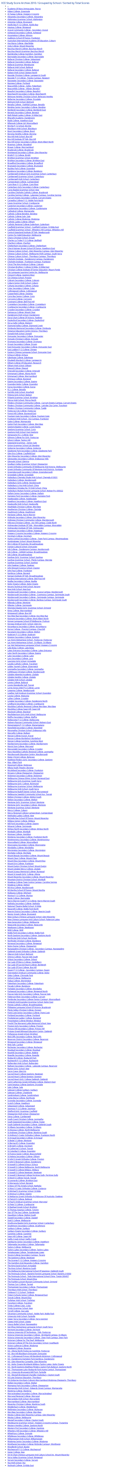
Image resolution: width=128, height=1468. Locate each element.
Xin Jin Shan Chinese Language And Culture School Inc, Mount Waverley (38, 1454)
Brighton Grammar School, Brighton (23, 157)
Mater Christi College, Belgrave (21, 757)
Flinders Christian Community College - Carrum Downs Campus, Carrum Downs (41, 403)
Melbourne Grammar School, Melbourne (25, 786)
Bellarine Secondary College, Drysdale (24, 99)
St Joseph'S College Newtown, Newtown (24, 1172)
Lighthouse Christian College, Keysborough (26, 671)
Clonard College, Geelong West (20, 275)
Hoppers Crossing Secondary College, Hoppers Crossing (31, 533)
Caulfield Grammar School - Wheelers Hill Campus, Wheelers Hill (35, 229)
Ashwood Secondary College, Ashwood (24, 32)
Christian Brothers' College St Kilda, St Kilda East (28, 267)
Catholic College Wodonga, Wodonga (23, 219)
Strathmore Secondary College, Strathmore (26, 1225)
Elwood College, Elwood (17, 368)
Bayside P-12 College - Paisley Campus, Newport (28, 78)
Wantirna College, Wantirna (19, 1391)
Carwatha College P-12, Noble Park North (25, 200)
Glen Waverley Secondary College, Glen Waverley (28, 456)
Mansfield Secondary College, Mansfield (24, 727)
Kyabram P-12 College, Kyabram (21, 634)
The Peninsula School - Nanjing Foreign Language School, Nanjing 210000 (39, 1273)
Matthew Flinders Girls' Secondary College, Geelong (29, 759)
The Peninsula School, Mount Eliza (22, 1279)
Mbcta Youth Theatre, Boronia (20, 767)
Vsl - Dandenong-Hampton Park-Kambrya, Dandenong (30, 1359)
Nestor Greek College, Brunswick (21, 914)
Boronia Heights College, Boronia (21, 134)
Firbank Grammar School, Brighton (22, 397)
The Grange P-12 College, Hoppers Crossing (26, 1260)
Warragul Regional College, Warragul (23, 1396)
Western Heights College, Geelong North (25, 1425)
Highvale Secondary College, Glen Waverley (26, 517)
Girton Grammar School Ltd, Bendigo (23, 445)
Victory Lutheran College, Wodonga (22, 1345)
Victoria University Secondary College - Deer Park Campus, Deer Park (37, 1337)
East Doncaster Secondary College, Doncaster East (29, 347)
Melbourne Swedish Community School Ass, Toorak (29, 794)
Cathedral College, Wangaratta (20, 211)
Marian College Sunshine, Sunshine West (25, 741)
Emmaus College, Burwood (19, 379)
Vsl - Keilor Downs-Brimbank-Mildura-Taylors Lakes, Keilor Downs (35, 1364)
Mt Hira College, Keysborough (20, 887)
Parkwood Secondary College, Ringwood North (27, 991)
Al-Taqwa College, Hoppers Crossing (23, 14)
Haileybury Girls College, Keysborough (24, 482)
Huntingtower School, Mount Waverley (24, 541)
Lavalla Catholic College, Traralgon (22, 663)
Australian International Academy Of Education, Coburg (31, 40)
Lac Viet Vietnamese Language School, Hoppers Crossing (32, 645)
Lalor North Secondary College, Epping (24, 653)
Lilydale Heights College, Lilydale (21, 677)
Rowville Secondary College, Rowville (23, 1055)
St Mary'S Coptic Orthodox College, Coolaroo (26, 1188)
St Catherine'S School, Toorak (20, 1148)
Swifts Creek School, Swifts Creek (21, 1239)
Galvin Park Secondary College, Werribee (25, 424)
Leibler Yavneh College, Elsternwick (22, 666)
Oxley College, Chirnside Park (20, 975)
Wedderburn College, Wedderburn (22, 1406)
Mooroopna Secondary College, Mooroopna (26, 845)
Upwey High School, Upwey (19, 1321)
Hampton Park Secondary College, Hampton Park (28, 496)
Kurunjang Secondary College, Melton (23, 632)
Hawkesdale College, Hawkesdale (22, 498)
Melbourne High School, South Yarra (23, 789)
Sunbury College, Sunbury (18, 1228)
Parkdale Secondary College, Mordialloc (24, 988)
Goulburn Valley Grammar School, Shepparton (27, 464)
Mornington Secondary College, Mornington (26, 850)
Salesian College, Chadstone (19, 1092)
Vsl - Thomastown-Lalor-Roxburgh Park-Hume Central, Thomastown (36, 1369)
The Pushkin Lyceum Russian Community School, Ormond (32, 1281)
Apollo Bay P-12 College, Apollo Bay (22, 24)
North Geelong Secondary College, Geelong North (29, 935)
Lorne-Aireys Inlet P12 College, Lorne (23, 687)
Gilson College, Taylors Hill (18, 440)
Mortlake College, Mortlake (19, 853)
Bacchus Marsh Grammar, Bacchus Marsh (25, 51)
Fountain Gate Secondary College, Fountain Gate (28, 416)
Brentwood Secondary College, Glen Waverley (27, 152)
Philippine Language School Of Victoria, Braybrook (29, 1007)
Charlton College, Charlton (18, 243)
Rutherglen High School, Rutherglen (22, 1063)
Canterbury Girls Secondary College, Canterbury (28, 187)
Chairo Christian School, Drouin (21, 237)
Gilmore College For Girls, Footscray (23, 437)
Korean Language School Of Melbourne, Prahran (28, 621)
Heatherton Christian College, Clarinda (24, 509)
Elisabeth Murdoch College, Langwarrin (24, 360)
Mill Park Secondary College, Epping (23, 823)
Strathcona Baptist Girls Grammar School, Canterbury (30, 1223)
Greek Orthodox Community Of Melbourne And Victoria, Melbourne (36, 466)
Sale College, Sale (15, 1087)
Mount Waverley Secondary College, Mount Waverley (30, 877)
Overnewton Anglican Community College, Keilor (28, 972)
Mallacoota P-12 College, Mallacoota (23, 719)
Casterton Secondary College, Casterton (24, 205)
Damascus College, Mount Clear (21, 312)
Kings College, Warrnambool (19, 610)
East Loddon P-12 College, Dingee (22, 349)
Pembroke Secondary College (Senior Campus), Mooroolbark (33, 999)
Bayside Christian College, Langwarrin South (26, 75)
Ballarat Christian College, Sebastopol (23, 59)
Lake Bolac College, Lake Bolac (20, 648)
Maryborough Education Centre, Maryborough (27, 754)
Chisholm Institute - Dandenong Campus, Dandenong (30, 259)
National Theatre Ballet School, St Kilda (24, 906)
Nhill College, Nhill (15, 930)
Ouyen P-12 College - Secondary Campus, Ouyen (28, 970)
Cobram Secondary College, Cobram (23, 280)
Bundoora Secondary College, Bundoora (24, 171)
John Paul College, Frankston (19, 570)
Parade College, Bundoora (18, 986)
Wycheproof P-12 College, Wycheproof (24, 1449)
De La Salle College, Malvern (19, 323)
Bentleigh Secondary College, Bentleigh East (26, 110)
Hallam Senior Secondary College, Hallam (25, 493)
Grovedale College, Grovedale (20, 474)
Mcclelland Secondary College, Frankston (25, 770)
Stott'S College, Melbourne (19, 1220)
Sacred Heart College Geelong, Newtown (25, 1074)
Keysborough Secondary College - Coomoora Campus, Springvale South (38, 594)
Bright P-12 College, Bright (18, 155)
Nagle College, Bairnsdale (18, 898)
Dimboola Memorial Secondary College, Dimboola (29, 328)
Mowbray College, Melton (18, 885)
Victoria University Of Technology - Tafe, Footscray (29, 1332)
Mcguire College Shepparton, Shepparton (25, 773)
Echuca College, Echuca (17, 355)
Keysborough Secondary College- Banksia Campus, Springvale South (37, 600)
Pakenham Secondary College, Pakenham (25, 983)
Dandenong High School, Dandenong (23, 315)
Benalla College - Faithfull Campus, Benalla (26, 104)
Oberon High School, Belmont (20, 954)
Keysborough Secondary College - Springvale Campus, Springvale (35, 597)
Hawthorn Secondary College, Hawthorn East (27, 501)
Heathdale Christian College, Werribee (24, 506)
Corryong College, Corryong (19, 299)
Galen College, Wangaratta (19, 421)
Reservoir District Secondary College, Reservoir (27, 1039)
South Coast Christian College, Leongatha (25, 1119)
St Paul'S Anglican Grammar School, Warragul (27, 1201)
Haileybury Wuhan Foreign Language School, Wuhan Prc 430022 (35, 490)
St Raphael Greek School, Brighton (22, 1207)
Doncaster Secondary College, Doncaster (25, 336)
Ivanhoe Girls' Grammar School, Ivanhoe (25, 557)
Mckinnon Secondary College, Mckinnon (24, 775)
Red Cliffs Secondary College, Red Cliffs (24, 1036)
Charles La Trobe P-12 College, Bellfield (24, 240)
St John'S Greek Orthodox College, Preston (25, 1159)
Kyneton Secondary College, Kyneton (23, 637)
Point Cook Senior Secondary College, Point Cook (28, 1012)
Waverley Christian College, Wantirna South (26, 1404)
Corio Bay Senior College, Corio (21, 296)
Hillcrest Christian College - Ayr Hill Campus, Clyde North (32, 522)
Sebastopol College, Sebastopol (21, 1106)
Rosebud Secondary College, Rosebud (23, 1050)
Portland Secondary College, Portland (23, 1015)
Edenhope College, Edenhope (20, 357)
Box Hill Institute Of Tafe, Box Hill (21, 139)
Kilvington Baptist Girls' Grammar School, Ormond (29, 608)
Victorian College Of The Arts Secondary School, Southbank (33, 1343)
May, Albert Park (14, 762)
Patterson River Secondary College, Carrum (26, 996)
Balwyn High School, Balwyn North (22, 72)
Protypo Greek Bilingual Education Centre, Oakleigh (29, 1031)
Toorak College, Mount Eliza (19, 1297)
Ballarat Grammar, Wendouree (20, 64)
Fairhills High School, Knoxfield (20, 392)
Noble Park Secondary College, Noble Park (25, 932)
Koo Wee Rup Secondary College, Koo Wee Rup (27, 616)
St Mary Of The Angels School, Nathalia (24, 1185)
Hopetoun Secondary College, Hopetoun (24, 530)
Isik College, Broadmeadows (19, 554)
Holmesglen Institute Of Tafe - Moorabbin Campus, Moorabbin (34, 525)
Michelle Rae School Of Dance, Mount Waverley (28, 818)
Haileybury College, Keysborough (21, 480)
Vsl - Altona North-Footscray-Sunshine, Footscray (28, 1351)
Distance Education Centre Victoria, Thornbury (27, 331)
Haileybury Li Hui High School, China (23, 485)
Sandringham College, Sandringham (23, 1095)
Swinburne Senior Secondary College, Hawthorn (28, 1241)
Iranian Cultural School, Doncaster (22, 546)
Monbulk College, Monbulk (18, 831)
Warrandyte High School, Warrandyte (23, 1399)
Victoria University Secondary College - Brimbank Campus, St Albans (37, 1335)
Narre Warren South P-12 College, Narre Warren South (31, 901)
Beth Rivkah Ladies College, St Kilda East (24, 115)
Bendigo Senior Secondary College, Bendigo (26, 107)
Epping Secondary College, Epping (22, 381)
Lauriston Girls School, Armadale (21, 661)
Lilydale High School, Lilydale (19, 679)
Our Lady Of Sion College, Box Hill (22, 967)
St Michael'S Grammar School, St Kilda (24, 1191)
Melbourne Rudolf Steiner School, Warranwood (27, 791)
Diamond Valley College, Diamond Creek (25, 325)
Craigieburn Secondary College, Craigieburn (26, 304)
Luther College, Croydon (17, 698)
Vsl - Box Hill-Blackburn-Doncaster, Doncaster (27, 1353)
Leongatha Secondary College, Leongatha (25, 669)
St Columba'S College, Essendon (21, 1151)
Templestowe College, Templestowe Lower (25, 1252)
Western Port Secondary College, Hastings (25, 1428)
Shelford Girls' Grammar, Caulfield (22, 1111)
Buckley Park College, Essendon (21, 168)
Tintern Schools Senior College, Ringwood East (27, 1295)
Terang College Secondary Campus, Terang (26, 1255)
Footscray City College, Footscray (21, 410)
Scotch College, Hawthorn (18, 1103)
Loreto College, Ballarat (17, 682)
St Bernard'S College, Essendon (21, 1143)
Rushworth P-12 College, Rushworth (22, 1060)
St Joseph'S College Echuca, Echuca (22, 1164)
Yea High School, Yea (16, 1462)
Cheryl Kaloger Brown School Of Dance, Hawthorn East (31, 248)
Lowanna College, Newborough (20, 690)
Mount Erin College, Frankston (20, 863)
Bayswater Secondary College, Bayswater (25, 80)
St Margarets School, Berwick (20, 1183)
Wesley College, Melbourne (19, 1417)
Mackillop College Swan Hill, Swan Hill (23, 709)
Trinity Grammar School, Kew (20, 1308)
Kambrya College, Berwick (18, 573)
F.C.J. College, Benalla (16, 389)
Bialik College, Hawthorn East (20, 120)
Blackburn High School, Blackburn (22, 128)
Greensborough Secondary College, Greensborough (30, 472)
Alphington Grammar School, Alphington (24, 19)
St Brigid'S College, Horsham (19, 1146)
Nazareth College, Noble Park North (23, 908)
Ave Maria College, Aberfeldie (20, 43)
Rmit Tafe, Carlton (15, 1044)
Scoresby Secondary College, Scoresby (24, 1100)
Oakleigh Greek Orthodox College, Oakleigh (26, 951)
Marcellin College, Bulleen (18, 733)
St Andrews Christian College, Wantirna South (27, 1132)
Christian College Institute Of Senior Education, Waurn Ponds (33, 269)
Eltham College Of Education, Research (24, 363)
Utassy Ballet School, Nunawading (22, 1324)
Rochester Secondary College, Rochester (25, 1047)
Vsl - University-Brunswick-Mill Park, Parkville (26, 1372)
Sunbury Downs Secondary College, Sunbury (26, 1231)
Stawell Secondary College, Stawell (22, 1217)
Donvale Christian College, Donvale (22, 339)
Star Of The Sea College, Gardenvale (23, 1212)
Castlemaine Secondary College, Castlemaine (27, 208)
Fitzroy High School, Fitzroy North (21, 400)
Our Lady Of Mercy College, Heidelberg (24, 962)
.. (7, 6)
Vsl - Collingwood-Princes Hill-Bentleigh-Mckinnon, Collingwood (34, 1356)
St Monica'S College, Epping (19, 1193)
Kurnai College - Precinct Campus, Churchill (26, 629)
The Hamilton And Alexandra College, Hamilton (27, 1263)
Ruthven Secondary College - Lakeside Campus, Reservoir (32, 1066)
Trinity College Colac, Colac (19, 1305)
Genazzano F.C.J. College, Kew (20, 434)
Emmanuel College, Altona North (21, 373)
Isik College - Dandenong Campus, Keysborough (28, 549)
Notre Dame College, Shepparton (21, 946)
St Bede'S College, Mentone (19, 1140)
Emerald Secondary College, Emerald (23, 371)
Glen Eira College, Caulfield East (21, 453)
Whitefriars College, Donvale (19, 1433)
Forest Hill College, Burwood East (21, 413)
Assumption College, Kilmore (19, 35)
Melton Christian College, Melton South (24, 797)
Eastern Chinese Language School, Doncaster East (29, 352)
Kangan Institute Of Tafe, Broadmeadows (25, 576)
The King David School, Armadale (21, 1265)
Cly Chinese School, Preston (19, 277)
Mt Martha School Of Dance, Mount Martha (26, 890)
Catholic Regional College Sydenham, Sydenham (28, 224)
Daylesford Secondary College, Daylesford (25, 320)
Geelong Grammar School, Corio (21, 429)
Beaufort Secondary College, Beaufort (23, 91)
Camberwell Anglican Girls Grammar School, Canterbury (32, 173)
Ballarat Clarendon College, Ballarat (23, 62)
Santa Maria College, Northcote (21, 1098)
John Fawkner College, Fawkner (20, 565)
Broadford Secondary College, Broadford (25, 163)
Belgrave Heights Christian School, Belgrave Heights (30, 96)
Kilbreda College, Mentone (18, 602)
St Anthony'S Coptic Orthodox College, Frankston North (31, 1135)
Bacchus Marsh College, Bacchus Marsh (24, 48)
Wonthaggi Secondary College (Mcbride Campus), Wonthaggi (33, 1444)
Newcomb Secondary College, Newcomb (25, 924)
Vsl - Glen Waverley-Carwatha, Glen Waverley (27, 1361)
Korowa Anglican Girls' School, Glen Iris (24, 624)
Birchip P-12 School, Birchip (19, 126)
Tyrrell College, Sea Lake (18, 1311)
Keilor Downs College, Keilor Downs (22, 584)
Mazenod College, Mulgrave (19, 765)
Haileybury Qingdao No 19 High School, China (27, 488)
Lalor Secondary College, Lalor (20, 655)
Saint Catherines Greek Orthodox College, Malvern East (31, 1082)
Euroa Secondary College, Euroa (21, 387)
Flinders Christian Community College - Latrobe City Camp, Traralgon (37, 405)
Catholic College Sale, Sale (18, 216)
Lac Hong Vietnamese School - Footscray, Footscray (29, 640)
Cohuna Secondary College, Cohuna (23, 285)
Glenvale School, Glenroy (18, 461)
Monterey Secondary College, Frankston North (27, 837)
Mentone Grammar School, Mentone (23, 807)
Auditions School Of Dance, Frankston (23, 38)
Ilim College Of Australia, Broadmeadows (25, 544)
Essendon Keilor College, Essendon (22, 384)
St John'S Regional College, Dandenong (24, 1161)
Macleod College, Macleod (18, 711)
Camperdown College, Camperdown (23, 181)
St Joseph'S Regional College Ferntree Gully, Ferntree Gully (32, 1175)
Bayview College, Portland (18, 83)
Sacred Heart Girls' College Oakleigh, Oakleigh (27, 1079)
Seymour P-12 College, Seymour (21, 1108)
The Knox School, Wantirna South (21, 1268)
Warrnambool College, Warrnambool (23, 1401)
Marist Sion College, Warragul (20, 746)
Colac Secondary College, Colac (21, 288)
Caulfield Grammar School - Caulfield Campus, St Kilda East (33, 227)
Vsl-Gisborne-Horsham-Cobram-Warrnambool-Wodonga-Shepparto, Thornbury (41, 1380)
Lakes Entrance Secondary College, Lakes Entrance (29, 650)
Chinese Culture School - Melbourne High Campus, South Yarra (34, 253)
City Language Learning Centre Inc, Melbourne (27, 272)
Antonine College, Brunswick (19, 22)
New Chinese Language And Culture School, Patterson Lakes (33, 919)
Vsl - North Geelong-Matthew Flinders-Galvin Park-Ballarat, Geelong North (39, 1367)
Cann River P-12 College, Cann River (23, 184)
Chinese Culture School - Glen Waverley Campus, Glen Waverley (35, 251)
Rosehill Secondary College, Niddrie (22, 1052)
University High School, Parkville (21, 1316)
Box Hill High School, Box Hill (19, 136)
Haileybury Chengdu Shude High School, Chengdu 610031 (32, 477)
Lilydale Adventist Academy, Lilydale (23, 674)
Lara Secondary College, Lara (20, 658)
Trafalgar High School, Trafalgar (21, 1300)
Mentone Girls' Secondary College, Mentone (26, 805)
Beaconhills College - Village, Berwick (23, 88)
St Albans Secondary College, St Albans (24, 1127)
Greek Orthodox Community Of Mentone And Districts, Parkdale (35, 469)
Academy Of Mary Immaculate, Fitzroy (24, 8)
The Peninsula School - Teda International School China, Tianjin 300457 (38, 1276)
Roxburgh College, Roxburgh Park (21, 1058)
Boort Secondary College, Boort (21, 131)
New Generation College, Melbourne (23, 922)
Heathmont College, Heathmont (21, 512)
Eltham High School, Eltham (19, 365)
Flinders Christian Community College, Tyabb (26, 408)
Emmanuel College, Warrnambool (22, 376)
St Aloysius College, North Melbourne (23, 1130)
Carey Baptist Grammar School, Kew (23, 189)
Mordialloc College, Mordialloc (20, 847)
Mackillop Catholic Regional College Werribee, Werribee (31, 706)
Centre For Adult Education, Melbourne (24, 235)
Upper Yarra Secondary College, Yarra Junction (27, 1319)
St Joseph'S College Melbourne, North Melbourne (28, 1167)
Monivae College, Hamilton (19, 834)
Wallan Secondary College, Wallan (22, 1383)
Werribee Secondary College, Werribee (24, 1412)
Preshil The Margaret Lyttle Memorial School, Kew (29, 1023)
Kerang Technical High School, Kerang (23, 586)
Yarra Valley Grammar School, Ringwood (24, 1457)
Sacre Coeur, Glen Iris (16, 1071)
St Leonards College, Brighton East (22, 1180)
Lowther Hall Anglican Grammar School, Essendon (29, 693)
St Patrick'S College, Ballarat (19, 1199)
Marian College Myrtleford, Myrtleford (24, 738)
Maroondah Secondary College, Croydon (25, 749)
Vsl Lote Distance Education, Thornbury (24, 1377)
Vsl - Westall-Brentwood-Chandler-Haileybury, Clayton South (33, 1375)
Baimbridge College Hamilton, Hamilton (24, 54)
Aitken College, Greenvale (18, 11)
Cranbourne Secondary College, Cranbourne (26, 307)
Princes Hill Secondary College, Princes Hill (25, 1028)
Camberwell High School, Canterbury (23, 179)
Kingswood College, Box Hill (19, 613)
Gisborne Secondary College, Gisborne (24, 448)
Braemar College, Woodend (19, 144)
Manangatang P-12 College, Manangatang (25, 725)
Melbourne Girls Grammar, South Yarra (24, 781)
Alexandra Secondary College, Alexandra (25, 16)
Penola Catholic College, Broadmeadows (25, 1004)
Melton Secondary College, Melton (22, 799)
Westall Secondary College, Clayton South (25, 1420)
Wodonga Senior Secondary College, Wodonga (27, 1441)
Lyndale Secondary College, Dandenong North (27, 701)
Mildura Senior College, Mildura (21, 821)
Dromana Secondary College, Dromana (24, 341)
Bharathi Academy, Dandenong (21, 118)
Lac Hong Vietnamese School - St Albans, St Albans (29, 642)
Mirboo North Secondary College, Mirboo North (28, 829)
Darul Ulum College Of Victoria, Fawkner (24, 317)
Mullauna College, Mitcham (19, 893)
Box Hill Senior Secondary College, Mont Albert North (30, 142)
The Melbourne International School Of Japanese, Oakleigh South (35, 1271)
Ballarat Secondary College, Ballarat (23, 70)
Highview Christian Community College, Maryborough (30, 520)
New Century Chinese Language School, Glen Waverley (31, 916)
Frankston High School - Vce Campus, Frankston (28, 418)
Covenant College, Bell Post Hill (20, 301)
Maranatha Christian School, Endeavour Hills (26, 730)
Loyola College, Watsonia (18, 695)
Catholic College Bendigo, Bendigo (22, 213)
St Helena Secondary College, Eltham (23, 1156)
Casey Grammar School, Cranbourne (23, 203)
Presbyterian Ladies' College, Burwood (24, 1018)
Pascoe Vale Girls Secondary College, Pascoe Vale (29, 994)
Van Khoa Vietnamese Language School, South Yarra (30, 1327)
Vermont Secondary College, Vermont (23, 1329)
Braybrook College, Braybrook (20, 150)
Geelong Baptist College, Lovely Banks (24, 426)
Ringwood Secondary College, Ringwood (24, 1042)
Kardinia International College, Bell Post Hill (26, 578)
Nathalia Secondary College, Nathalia (23, 903)
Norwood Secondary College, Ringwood (24, 943)
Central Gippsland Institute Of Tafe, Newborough (28, 232)
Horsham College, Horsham (19, 536)
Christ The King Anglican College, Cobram (25, 264)
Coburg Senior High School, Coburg (22, 283)
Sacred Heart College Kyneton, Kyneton (24, 1076)
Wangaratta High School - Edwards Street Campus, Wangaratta (34, 1388)
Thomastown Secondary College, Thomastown (27, 1287)
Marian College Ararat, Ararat (20, 735)
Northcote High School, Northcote (22, 938)
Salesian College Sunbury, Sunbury (22, 1090)
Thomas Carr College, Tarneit (20, 1284)
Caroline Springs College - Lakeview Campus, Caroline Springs (34, 195)
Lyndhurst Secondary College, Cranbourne (25, 703)
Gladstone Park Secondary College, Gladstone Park (29, 450)
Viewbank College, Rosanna (19, 1348)
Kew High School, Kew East (19, 589)
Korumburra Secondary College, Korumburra (26, 626)
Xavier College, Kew (16, 1452)
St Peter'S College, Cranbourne (20, 1204)
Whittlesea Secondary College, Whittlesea (25, 1436)
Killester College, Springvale (19, 605)
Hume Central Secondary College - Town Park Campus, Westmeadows (37, 538)
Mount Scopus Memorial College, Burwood (25, 871)
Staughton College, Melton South (21, 1215)
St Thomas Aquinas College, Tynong (23, 1209)
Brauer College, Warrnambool (20, 147)
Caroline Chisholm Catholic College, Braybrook (27, 192)
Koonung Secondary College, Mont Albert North (28, 618)
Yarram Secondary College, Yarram (22, 1460)
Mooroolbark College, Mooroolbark (22, 842)
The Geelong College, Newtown (21, 1257)
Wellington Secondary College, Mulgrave (25, 1409)
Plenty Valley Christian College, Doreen (24, 1010)
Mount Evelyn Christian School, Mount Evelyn (26, 866)
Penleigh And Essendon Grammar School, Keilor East (30, 1002)
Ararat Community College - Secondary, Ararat (27, 30)
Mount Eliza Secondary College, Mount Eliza (26, 861)
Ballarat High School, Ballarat (20, 67)
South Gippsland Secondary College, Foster (26, 1122)
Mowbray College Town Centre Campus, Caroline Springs (32, 882)
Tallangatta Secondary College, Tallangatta (25, 1244)
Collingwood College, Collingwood (22, 291)
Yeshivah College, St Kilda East (20, 1465)
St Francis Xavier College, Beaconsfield (24, 1153)
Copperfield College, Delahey (20, 293)
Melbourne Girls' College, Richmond (23, 783)
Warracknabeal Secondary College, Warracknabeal (29, 1393)
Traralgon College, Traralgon (19, 1303)
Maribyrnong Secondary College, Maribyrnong (27, 743)
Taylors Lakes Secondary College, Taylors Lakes (28, 1249)
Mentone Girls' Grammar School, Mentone (25, 802)
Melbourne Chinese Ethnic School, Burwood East (28, 778)
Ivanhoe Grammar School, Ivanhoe (22, 562)
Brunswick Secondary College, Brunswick (25, 165)
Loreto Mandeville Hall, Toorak (20, 685)
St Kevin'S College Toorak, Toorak (21, 1177)
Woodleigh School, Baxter (18, 1446)
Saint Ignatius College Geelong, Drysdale (25, 1084)
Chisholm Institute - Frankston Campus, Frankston (29, 261)
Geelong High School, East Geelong (22, 432)
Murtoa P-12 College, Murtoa (20, 895)
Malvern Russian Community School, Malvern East (29, 722)
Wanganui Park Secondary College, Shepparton (27, 1385)
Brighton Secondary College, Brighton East (25, 160)
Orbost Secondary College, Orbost (22, 959)
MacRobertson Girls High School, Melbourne (26, 714)
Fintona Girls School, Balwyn (19, 395)
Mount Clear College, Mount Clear (22, 858)
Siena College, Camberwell (19, 1116)
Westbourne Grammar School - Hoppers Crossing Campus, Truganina (37, 1422)
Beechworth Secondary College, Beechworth (26, 94)
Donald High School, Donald (19, 333)
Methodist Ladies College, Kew (20, 815)
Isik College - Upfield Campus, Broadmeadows (27, 552)
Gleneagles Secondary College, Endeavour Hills (28, 458)
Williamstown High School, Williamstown (24, 1438)
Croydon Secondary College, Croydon (23, 309)
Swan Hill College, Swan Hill (19, 1236)
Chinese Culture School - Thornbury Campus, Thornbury (31, 256)
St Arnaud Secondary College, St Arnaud (24, 1138)
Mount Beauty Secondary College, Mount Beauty (28, 855)
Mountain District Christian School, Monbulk (26, 879)
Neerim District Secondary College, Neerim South (28, 911)
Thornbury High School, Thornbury (22, 1289)
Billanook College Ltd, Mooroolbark (22, 123)
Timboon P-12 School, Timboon (20, 1292)
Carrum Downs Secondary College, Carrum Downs (29, 197)
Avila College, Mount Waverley (20, 46)
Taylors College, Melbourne (19, 1247)
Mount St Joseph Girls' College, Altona (23, 874)
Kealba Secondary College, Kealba (22, 581)
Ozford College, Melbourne (19, 978)
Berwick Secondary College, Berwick (23, 112)
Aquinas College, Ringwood (19, 27)
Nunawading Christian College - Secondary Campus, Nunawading (35, 948)
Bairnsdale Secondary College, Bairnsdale (25, 56)
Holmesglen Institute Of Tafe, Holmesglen (25, 528)
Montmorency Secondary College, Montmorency (28, 839)
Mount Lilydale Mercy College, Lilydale (24, 869)
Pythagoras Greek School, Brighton (22, 1034)
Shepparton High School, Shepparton (23, 1114)
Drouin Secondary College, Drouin (22, 344)
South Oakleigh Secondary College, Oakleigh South (29, 1124)
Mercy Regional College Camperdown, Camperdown (30, 813)
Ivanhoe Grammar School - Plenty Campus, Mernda (29, 560)
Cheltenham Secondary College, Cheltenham (26, 245)
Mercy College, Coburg (17, 810)
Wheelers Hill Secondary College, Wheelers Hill (27, 1430)
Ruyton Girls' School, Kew (18, 1068)
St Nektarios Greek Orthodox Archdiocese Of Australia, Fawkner (35, 1196)
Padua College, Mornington (19, 980)
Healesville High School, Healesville (22, 504)
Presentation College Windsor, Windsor (24, 1020)
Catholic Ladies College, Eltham (21, 221)
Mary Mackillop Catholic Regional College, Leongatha (30, 751)
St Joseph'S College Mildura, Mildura (23, 1169)
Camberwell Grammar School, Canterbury (25, 176)
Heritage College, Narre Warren (21, 514)
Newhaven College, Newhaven (20, 927)
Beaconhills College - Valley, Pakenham (24, 86)
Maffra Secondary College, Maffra (22, 717)
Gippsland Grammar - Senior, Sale (22, 442)
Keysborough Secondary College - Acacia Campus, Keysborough (35, 592)
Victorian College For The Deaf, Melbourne (25, 1340)
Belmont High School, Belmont (20, 102)
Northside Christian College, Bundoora (24, 940)
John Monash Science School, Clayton (23, 568)
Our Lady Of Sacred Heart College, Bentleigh (26, 964)
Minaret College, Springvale (19, 826)
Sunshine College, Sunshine (19, 1233)
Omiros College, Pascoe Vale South (22, 956)
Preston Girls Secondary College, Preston (25, 1026)
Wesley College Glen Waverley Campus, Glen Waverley (31, 1414)
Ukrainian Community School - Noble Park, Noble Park (30, 1313)
